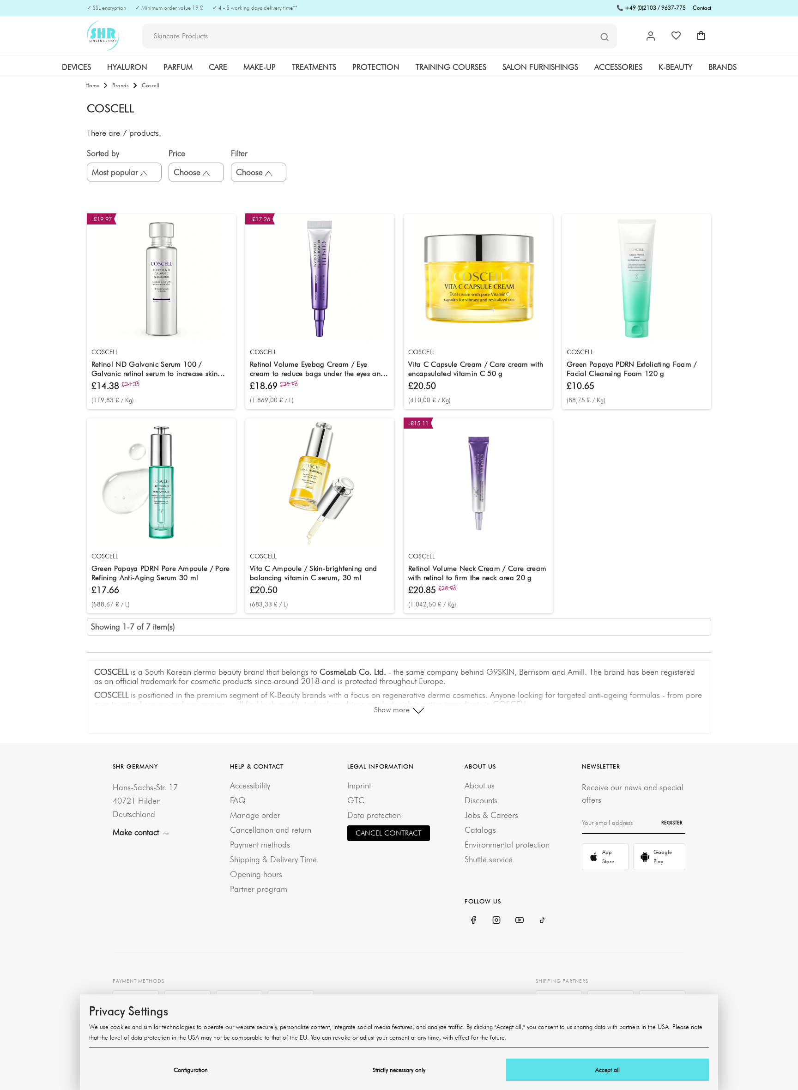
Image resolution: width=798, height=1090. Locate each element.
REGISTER (672, 822)
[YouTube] (519, 920)
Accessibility (250, 785)
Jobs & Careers (491, 815)
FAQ (238, 800)
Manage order (255, 815)
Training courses (451, 67)
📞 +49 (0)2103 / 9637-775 (651, 7)
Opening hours (256, 874)
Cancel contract (389, 833)
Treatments (314, 67)
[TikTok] (542, 920)
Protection (375, 67)
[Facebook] (473, 920)
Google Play (662, 856)
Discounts (481, 800)
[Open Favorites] (676, 35)
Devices (76, 67)
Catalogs (480, 830)
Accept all (607, 1069)
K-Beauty (675, 67)
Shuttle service (489, 859)
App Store (608, 856)
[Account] (651, 36)
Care (218, 67)
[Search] (604, 36)
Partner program (258, 889)
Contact (702, 7)
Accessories (618, 67)
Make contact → (141, 832)
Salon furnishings (540, 67)
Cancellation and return (270, 830)
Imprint (359, 785)
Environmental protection (507, 844)
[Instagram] (496, 920)
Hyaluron (127, 67)
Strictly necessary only (399, 1069)
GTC (355, 800)
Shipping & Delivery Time (273, 859)
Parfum (178, 67)
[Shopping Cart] (701, 35)
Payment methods (260, 844)
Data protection (374, 815)
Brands (722, 67)
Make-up (259, 67)
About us (480, 785)
